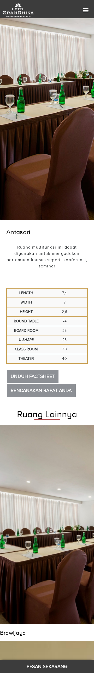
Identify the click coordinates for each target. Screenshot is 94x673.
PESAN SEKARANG (47, 666)
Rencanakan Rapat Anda (41, 390)
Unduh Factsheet (32, 376)
